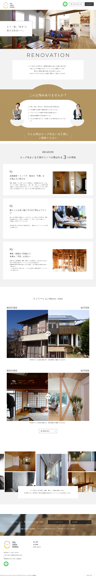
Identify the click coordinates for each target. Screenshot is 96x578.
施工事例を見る (45, 431)
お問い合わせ (37, 547)
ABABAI (34, 575)
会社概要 (35, 544)
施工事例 (35, 542)
